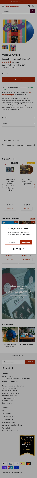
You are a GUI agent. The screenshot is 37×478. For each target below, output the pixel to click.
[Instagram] (20, 249)
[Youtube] (17, 249)
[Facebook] (14, 249)
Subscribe (26, 242)
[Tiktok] (23, 249)
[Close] (33, 226)
